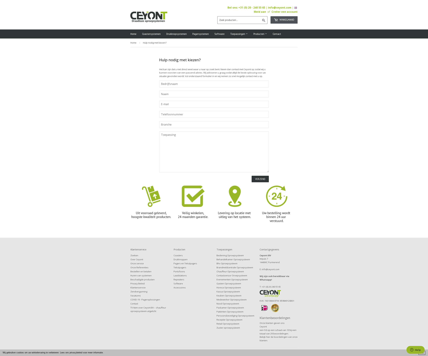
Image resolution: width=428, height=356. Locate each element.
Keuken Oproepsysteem (229, 295)
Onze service (137, 263)
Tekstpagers (180, 267)
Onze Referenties (139, 267)
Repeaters (179, 279)
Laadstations (180, 275)
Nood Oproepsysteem (228, 303)
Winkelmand (286, 19)
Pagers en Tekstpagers (185, 263)
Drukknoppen (181, 259)
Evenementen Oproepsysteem (232, 279)
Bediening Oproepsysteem (230, 255)
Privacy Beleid (137, 283)
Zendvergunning (138, 291)
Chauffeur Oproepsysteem (230, 271)
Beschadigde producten (142, 279)
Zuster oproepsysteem (228, 327)
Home (133, 33)
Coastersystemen (151, 33)
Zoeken (134, 255)
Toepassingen (238, 33)
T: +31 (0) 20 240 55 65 (270, 286)
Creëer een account (285, 12)
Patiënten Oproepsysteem (230, 311)
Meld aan (260, 12)
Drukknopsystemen (176, 33)
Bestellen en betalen (140, 271)
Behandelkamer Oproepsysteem (233, 259)
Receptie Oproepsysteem (229, 319)
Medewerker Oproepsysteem (232, 299)
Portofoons (179, 271)
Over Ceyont (136, 259)
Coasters (178, 255)
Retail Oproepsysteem (228, 323)
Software (220, 33)
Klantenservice (138, 287)
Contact (277, 33)
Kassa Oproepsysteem (228, 291)
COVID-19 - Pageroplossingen (145, 299)
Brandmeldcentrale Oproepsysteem (235, 267)
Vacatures (135, 295)
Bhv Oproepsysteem (227, 263)
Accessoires (180, 287)
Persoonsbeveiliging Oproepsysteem (235, 315)
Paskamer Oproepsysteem (230, 307)
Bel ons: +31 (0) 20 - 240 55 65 (247, 7)
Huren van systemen (141, 275)
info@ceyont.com (279, 7)
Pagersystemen (200, 33)
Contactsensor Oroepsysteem (232, 275)
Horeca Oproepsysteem (229, 287)
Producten (259, 33)
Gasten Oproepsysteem (229, 283)
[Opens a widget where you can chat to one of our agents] (415, 350)
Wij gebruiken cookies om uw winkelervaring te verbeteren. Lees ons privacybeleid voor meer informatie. (53, 352)
